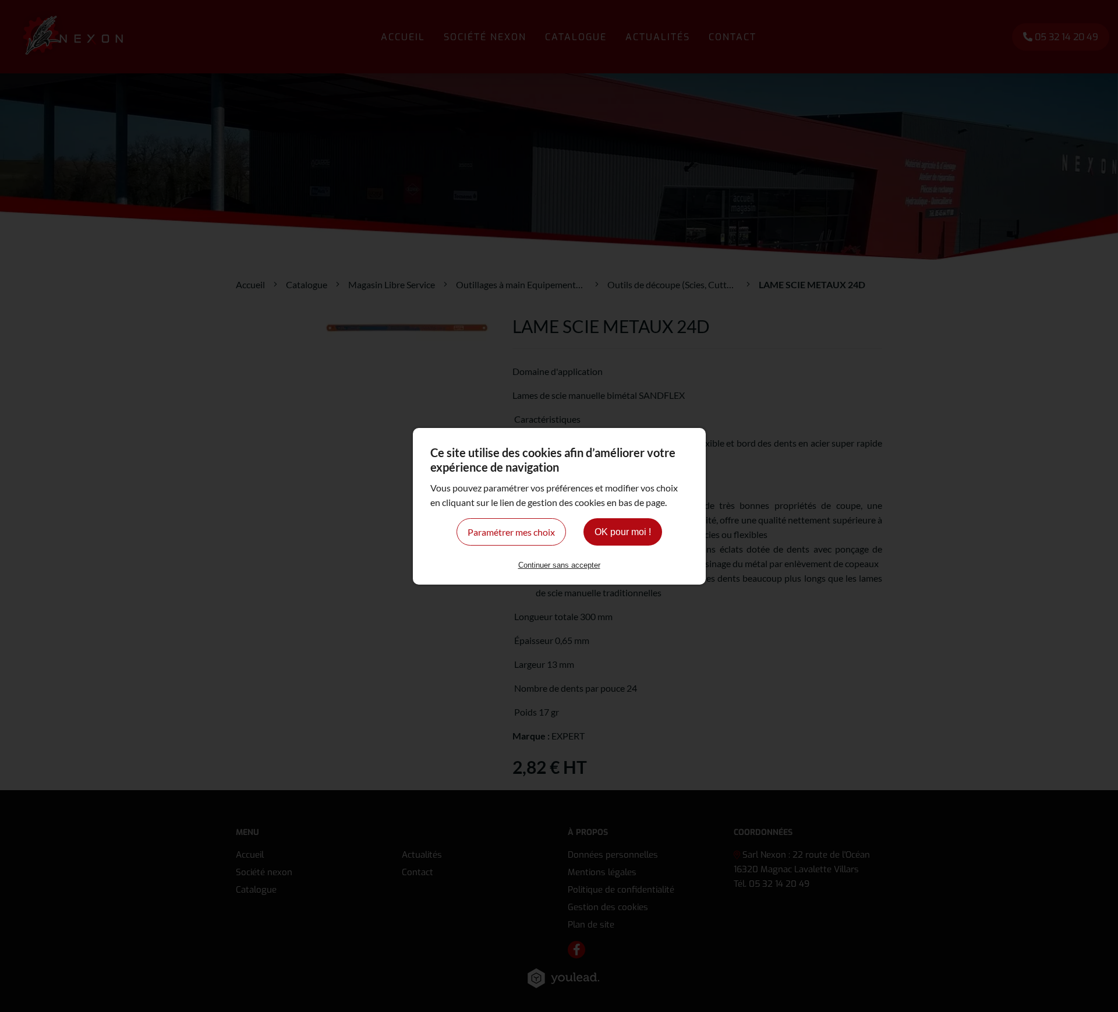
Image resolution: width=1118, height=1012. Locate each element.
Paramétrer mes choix (511, 531)
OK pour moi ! (623, 532)
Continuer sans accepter (559, 565)
